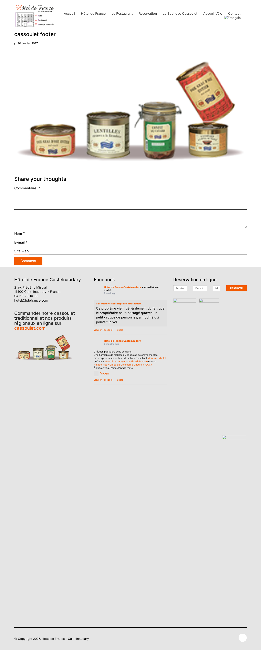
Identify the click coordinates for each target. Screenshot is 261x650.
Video (104, 373)
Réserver (236, 288)
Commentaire (27, 188)
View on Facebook (103, 329)
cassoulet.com (29, 328)
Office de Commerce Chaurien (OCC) (130, 364)
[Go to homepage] (34, 15)
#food (108, 361)
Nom (19, 233)
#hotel (162, 358)
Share (120, 329)
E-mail (21, 242)
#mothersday (101, 364)
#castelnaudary (121, 361)
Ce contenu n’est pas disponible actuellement (118, 303)
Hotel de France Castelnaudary (122, 287)
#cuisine (153, 358)
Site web (21, 251)
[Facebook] (243, 638)
